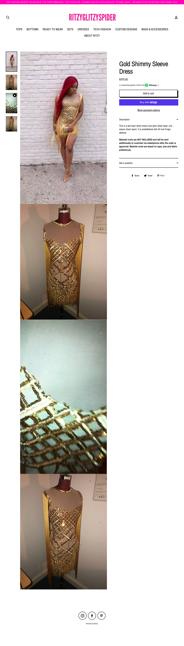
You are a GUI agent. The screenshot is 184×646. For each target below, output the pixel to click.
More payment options (148, 110)
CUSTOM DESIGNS (126, 29)
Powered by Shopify (92, 624)
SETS (70, 29)
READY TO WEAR (53, 29)
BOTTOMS (32, 29)
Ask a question (126, 163)
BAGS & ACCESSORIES (154, 29)
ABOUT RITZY (92, 35)
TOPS (19, 29)
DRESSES (83, 29)
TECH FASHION (102, 29)
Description (124, 119)
